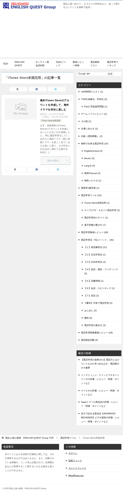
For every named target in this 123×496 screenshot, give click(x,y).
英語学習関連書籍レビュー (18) (97, 332)
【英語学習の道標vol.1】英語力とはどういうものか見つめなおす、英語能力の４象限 (100, 363)
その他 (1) (86, 121)
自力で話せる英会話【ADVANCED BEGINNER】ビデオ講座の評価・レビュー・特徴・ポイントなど (100, 417)
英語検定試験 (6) (89, 340)
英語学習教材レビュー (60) (94, 232)
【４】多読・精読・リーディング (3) (101, 271)
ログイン (72, 453)
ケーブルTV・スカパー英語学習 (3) (102, 210)
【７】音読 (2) (91, 295)
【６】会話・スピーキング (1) (99, 288)
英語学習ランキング (112, 64)
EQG (5, 63)
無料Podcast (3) (92, 173)
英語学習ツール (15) (91, 195)
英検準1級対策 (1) (90, 188)
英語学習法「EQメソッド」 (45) (97, 240)
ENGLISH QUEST (19, 64)
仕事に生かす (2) (89, 128)
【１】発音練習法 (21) (95, 247)
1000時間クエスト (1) (92, 91)
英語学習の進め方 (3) (95, 325)
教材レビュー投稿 (78, 64)
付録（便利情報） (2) (91, 136)
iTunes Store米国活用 (50, 121)
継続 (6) (88, 318)
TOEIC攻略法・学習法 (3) (94, 99)
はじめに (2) (90, 310)
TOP (29, 438)
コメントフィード (77, 468)
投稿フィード (75, 460)
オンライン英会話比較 (42, 64)
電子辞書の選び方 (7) (95, 225)
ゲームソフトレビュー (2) (94, 114)
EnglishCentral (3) (93, 151)
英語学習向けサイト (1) (96, 217)
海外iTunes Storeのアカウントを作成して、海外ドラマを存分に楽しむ (54, 105)
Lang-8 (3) (89, 165)
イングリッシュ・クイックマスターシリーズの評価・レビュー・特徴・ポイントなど (100, 379)
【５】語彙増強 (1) (93, 281)
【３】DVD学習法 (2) (95, 262)
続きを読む (53, 160)
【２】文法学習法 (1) (95, 254)
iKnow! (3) (89, 158)
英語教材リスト (94, 64)
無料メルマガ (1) (92, 180)
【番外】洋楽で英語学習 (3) (98, 303)
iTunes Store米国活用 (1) (97, 203)
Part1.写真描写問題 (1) (95, 106)
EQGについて (61, 64)
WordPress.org (76, 475)
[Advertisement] (61, 34)
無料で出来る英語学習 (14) (94, 143)
